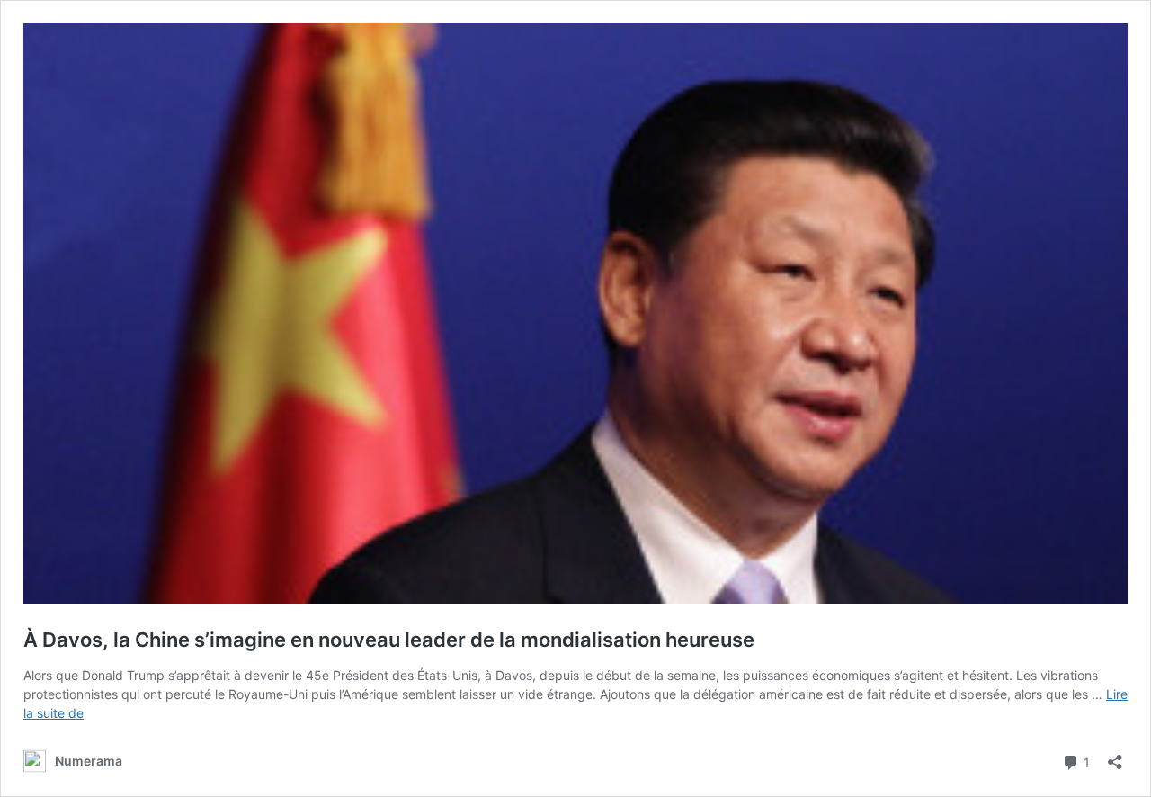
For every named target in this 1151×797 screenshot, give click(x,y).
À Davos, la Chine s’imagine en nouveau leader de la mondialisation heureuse (388, 639)
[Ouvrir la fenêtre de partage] (1115, 756)
